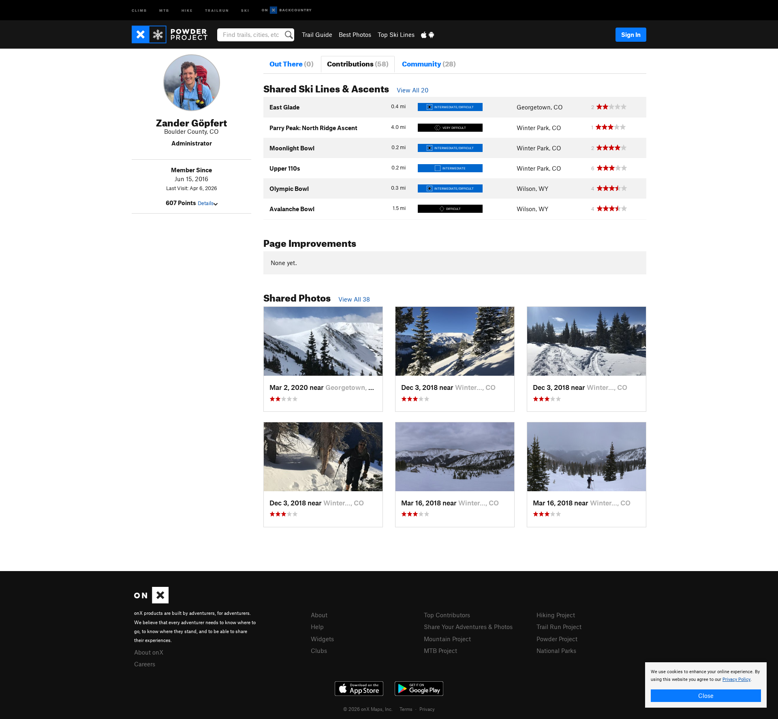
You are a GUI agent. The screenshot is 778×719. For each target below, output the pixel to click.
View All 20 (412, 90)
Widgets (322, 638)
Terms (406, 709)
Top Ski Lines (396, 34)
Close (706, 695)
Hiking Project (555, 614)
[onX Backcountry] (287, 10)
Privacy (427, 709)
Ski (245, 10)
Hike (187, 10)
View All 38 (354, 299)
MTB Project (440, 650)
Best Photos (355, 34)
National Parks (556, 650)
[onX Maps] (151, 601)
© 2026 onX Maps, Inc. (368, 709)
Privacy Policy (736, 679)
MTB (164, 10)
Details (206, 203)
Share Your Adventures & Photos (468, 626)
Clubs (319, 650)
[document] (706, 685)
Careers (144, 664)
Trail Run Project (558, 626)
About (319, 614)
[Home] (174, 34)
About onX (148, 652)
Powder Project (556, 638)
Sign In (631, 34)
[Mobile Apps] (427, 34)
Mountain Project (447, 638)
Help (317, 626)
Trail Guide (317, 34)
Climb (139, 10)
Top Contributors (447, 614)
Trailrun (217, 10)
